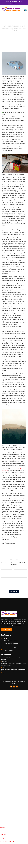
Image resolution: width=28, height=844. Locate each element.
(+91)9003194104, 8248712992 (11, 643)
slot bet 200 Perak (4, 831)
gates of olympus (4, 732)
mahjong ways (3, 749)
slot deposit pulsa (4, 808)
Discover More (7, 629)
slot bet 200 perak (4, 780)
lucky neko (2, 715)
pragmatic (2, 827)
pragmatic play (3, 711)
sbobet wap (2, 815)
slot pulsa (2, 794)
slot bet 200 (3, 834)
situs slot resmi (3, 787)
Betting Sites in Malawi (10, 543)
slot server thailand (4, 777)
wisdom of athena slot (5, 742)
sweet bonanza (3, 704)
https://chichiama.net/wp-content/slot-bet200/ (10, 753)
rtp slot (1, 697)
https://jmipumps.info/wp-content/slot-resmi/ (10, 784)
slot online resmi (4, 725)
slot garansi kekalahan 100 (6, 735)
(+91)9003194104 (14, 3)
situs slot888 (3, 773)
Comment (14, 576)
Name (6, 568)
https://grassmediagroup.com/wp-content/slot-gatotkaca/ (13, 838)
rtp (0, 694)
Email (20, 568)
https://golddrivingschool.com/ (7, 841)
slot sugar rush (3, 739)
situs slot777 (3, 718)
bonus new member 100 (5, 824)
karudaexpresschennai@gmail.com (14, 1)
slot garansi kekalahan (5, 708)
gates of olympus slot (5, 770)
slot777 (2, 690)
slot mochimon (3, 767)
